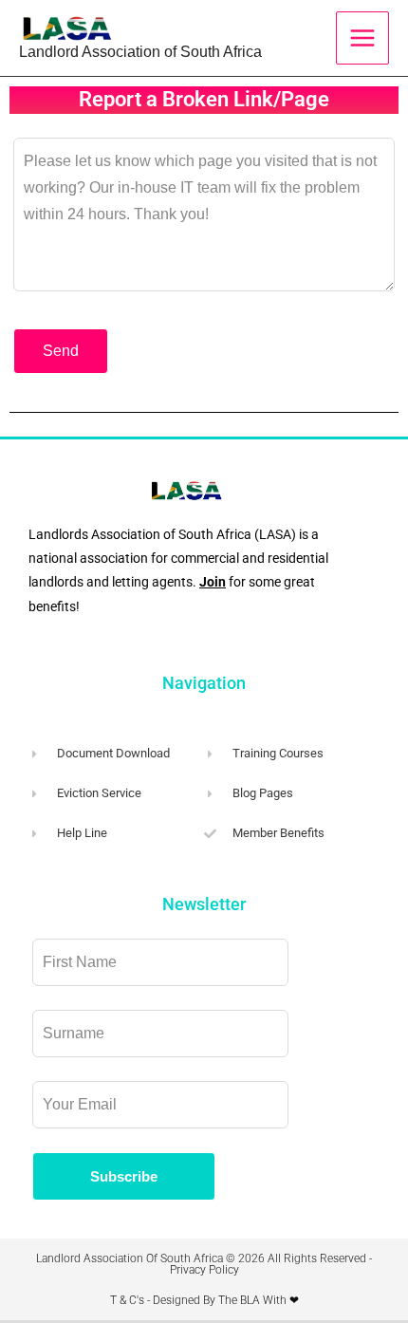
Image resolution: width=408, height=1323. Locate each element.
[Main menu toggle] (362, 38)
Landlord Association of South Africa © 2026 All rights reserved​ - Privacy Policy (204, 1264)
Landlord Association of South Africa (140, 52)
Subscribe (124, 1176)
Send (61, 351)
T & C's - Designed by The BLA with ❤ (204, 1300)
